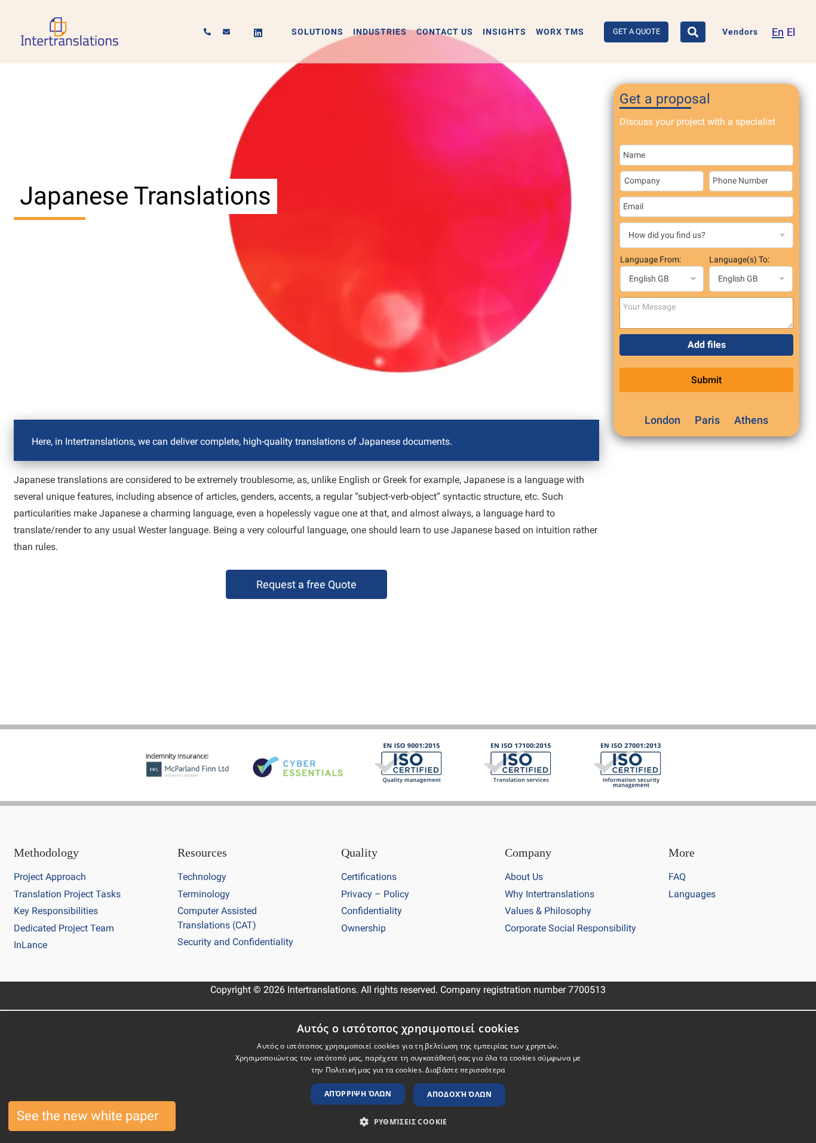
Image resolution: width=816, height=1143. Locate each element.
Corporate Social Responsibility (570, 928)
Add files (707, 344)
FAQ (677, 876)
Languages (692, 894)
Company (528, 852)
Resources (202, 852)
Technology (201, 876)
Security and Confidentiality (235, 942)
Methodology (46, 852)
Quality (359, 852)
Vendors (740, 32)
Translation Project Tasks (67, 894)
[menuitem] (778, 32)
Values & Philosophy (548, 910)
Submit (706, 380)
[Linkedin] (258, 33)
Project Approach (50, 876)
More (681, 852)
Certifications (369, 876)
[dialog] (408, 1077)
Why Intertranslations (549, 894)
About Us (524, 876)
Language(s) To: (739, 259)
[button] (408, 1122)
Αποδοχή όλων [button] (459, 1094)
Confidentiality (371, 910)
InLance (30, 945)
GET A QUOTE (636, 31)
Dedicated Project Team (64, 928)
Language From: (650, 259)
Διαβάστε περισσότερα (465, 1070)
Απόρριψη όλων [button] (357, 1094)
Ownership (363, 928)
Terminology (203, 894)
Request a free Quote (306, 584)
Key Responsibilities (56, 910)
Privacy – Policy (375, 894)
